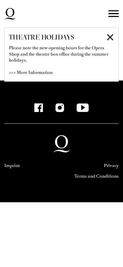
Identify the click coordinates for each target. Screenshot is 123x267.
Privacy (111, 165)
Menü (113, 14)
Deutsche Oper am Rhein (10, 13)
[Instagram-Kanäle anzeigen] (59, 107)
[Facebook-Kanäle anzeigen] (38, 107)
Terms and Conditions (96, 176)
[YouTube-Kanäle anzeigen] (83, 107)
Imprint (12, 165)
